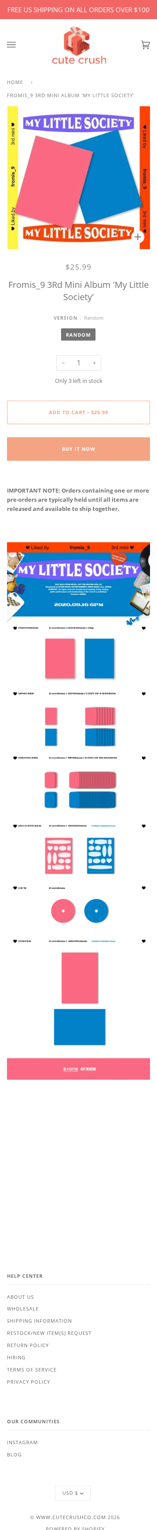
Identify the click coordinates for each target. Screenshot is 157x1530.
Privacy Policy (28, 1382)
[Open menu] (20, 45)
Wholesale (23, 1309)
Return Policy (28, 1345)
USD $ (70, 1493)
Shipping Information (39, 1321)
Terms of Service (32, 1370)
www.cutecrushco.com (71, 1517)
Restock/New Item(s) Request (49, 1333)
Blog (14, 1455)
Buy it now (79, 449)
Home (15, 82)
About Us (20, 1297)
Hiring (16, 1357)
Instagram (22, 1442)
